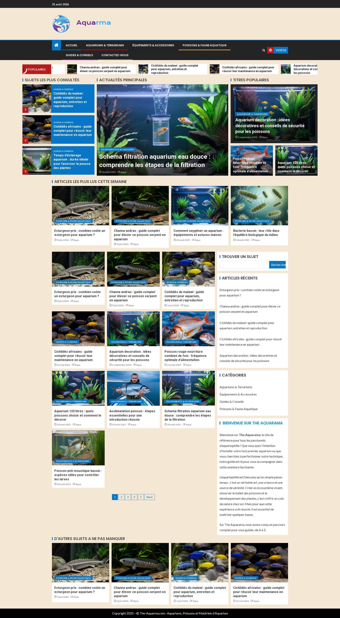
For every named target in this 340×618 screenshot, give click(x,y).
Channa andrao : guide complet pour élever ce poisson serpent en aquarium (140, 235)
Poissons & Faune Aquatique (204, 45)
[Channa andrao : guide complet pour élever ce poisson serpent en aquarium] (140, 205)
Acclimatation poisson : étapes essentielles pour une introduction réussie (132, 415)
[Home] (56, 45)
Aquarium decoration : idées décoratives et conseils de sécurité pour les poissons (270, 125)
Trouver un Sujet (240, 257)
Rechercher (278, 264)
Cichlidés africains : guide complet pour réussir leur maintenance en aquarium (73, 100)
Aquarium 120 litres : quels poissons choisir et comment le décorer (296, 167)
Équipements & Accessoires (153, 45)
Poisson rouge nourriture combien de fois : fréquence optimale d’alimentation (185, 356)
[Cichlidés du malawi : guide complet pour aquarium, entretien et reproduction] (188, 269)
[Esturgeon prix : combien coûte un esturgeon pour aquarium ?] (80, 205)
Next (150, 497)
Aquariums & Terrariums (105, 45)
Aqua (123, 172)
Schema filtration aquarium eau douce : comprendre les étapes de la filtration (187, 415)
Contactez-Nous (115, 55)
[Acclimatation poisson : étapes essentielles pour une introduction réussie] (133, 388)
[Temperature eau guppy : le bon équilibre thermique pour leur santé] (36, 160)
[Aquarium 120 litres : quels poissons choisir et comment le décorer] (78, 388)
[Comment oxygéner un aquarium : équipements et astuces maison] (199, 205)
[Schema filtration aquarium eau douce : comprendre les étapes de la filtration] (188, 388)
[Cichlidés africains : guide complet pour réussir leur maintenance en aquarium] (36, 98)
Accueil (72, 45)
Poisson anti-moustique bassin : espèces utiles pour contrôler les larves (78, 475)
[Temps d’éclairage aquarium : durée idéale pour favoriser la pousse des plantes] (36, 129)
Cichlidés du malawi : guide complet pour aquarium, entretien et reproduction (184, 296)
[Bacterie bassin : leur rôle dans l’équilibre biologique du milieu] (259, 205)
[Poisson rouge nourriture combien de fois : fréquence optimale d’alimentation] (188, 328)
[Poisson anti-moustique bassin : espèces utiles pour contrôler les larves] (162, 130)
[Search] (263, 50)
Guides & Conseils (79, 55)
